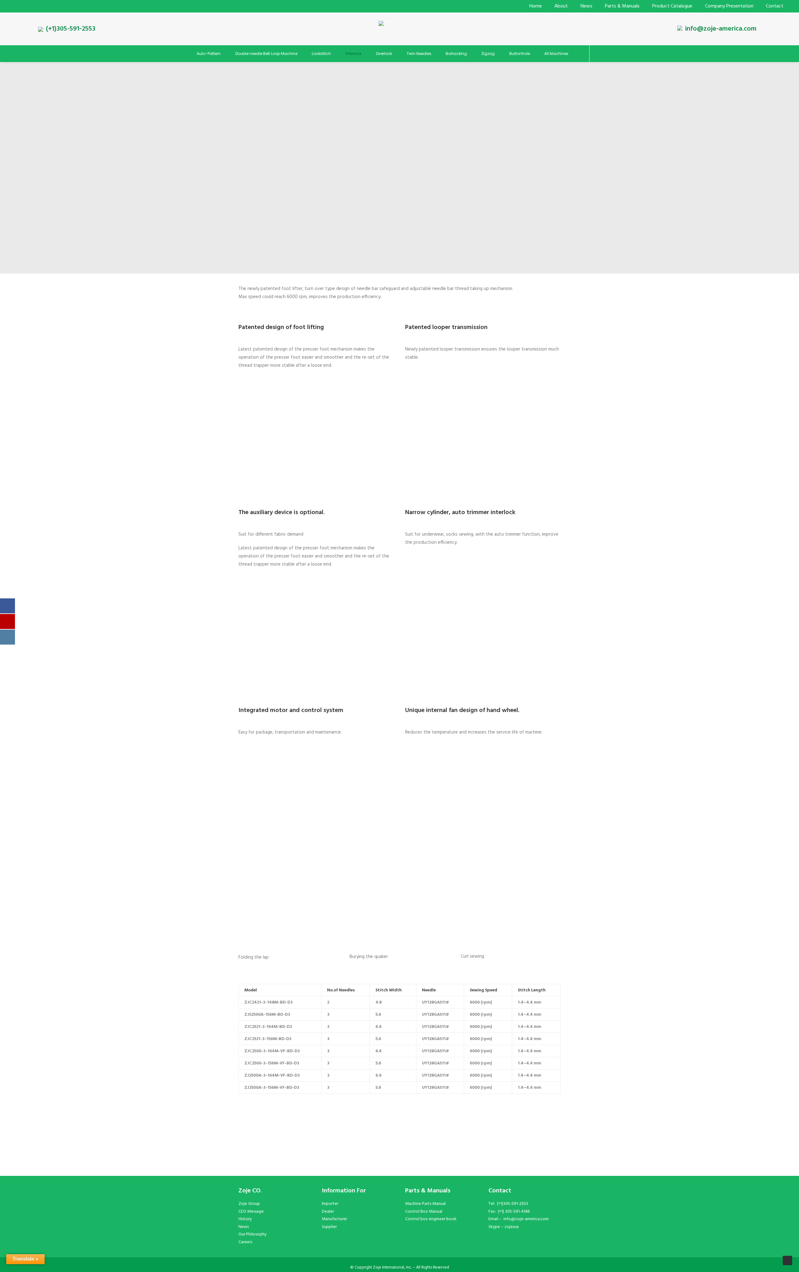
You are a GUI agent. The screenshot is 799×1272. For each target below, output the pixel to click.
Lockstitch (321, 53)
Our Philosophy (252, 1234)
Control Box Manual (423, 1211)
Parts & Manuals (622, 6)
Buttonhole (519, 53)
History (245, 1219)
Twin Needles (419, 53)
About (561, 6)
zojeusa (511, 1226)
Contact (774, 6)
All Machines (556, 53)
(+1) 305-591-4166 (514, 1211)
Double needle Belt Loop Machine (266, 53)
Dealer (328, 1211)
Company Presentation (729, 6)
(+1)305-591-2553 (71, 28)
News (586, 6)
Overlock (384, 53)
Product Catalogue (672, 6)
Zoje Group (249, 1203)
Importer (330, 1203)
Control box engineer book (431, 1219)
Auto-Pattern (209, 53)
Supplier (329, 1226)
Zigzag (488, 53)
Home (535, 6)
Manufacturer (334, 1219)
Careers (245, 1242)
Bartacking (456, 53)
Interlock (353, 53)
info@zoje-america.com (721, 28)
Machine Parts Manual (425, 1203)
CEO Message (251, 1211)
